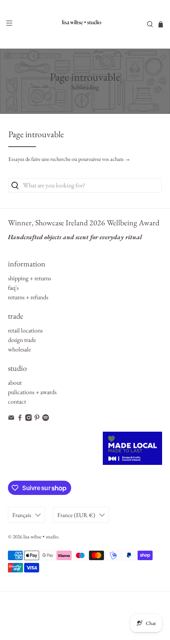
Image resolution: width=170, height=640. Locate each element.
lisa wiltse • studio (41, 536)
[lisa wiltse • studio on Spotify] (45, 419)
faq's (13, 287)
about (15, 382)
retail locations (25, 330)
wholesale (19, 349)
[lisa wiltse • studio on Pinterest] (37, 419)
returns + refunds (28, 297)
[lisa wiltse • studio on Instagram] (28, 419)
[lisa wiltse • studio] (85, 24)
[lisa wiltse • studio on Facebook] (20, 419)
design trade (22, 340)
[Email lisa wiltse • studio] (11, 419)
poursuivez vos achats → (104, 158)
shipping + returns (29, 278)
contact (17, 401)
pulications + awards (32, 392)
